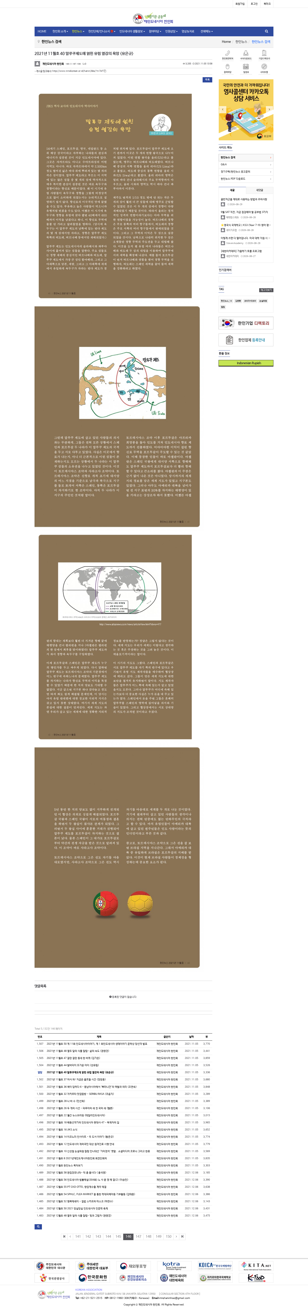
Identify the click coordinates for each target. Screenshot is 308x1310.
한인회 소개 (59, 31)
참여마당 (154, 31)
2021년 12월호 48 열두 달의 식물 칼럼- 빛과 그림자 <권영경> (79, 1215)
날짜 (191, 1036)
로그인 (254, 4)
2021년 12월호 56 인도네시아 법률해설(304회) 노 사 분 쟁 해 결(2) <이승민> (87, 1179)
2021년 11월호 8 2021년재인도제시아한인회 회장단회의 (77, 1158)
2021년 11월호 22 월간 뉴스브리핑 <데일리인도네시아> (76, 1115)
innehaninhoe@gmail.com (174, 1298)
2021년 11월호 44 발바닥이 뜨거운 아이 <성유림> (73, 1065)
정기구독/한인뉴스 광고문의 (235, 171)
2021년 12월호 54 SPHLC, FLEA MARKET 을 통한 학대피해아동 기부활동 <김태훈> (91, 1194)
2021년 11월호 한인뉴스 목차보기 (65, 1165)
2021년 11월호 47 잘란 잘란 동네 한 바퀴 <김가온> (73, 1058)
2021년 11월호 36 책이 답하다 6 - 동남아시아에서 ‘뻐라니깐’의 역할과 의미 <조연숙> (92, 1087)
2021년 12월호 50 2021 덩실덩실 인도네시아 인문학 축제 (77, 1208)
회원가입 (240, 4)
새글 (232, 190)
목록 (207, 79)
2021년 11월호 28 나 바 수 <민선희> (66, 1101)
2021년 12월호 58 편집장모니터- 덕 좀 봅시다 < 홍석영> (76, 1172)
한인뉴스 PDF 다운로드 (233, 178)
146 (128, 1237)
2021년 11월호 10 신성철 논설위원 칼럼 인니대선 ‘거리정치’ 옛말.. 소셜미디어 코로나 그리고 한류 (98, 1151)
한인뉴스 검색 (228, 157)
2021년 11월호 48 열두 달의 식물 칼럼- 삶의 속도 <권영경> (78, 1051)
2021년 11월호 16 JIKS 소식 (62, 1129)
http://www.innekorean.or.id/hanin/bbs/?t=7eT (78, 71)
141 (78, 1237)
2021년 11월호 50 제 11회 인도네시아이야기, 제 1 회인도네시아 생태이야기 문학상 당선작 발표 (97, 1044)
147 (138, 1237)
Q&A (224, 164)
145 (118, 1237)
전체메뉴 (206, 31)
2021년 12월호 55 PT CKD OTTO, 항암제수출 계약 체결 (76, 1187)
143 (98, 1237)
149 (158, 1237)
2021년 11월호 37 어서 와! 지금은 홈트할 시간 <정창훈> (76, 1079)
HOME (42, 31)
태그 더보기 (266, 290)
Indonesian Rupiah (247, 363)
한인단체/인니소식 (99, 31)
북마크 (267, 4)
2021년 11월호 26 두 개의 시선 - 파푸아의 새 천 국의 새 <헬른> (80, 1108)
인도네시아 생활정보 (131, 31)
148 (148, 1237)
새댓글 (259, 190)
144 (108, 1237)
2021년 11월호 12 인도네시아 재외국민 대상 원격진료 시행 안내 (80, 1144)
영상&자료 (188, 31)
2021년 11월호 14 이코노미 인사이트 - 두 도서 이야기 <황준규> (80, 1136)
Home (226, 42)
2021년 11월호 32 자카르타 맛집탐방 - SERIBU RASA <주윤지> (80, 1094)
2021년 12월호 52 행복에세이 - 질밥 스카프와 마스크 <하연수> (80, 1201)
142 (88, 1237)
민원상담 (170, 31)
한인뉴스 (77, 31)
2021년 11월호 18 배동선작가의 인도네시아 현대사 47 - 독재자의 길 (83, 1122)
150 (168, 1237)
